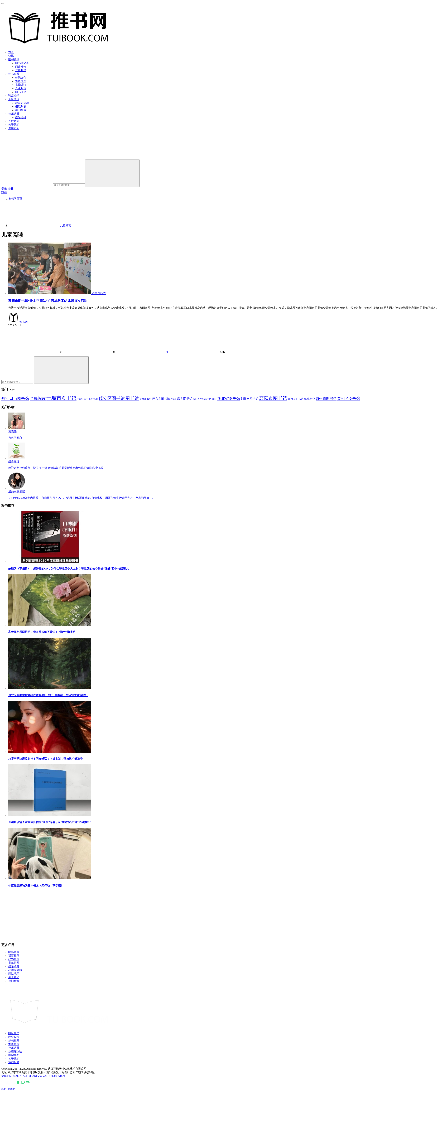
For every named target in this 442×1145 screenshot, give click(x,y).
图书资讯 (13, 59)
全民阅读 (13, 99)
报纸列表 (20, 106)
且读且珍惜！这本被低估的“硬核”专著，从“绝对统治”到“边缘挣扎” (49, 822)
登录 (4, 188)
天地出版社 (146, 399)
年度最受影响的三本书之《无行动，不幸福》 (36, 885)
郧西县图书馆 (295, 399)
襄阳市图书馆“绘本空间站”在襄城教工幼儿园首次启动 (47, 301)
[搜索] (112, 173)
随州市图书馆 (326, 398)
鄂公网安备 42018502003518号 (47, 1075)
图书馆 (132, 398)
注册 (10, 188)
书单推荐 (20, 81)
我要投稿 (13, 955)
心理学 (173, 399)
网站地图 (13, 973)
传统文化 (20, 77)
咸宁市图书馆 (91, 399)
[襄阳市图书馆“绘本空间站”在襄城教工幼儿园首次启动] (50, 293)
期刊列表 (20, 110)
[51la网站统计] (23, 1083)
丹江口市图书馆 (15, 398)
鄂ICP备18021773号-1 (14, 1075)
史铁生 (80, 399)
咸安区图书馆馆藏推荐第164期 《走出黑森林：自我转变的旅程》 (48, 695)
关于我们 (13, 124)
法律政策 (20, 70)
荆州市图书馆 (249, 398)
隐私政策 (13, 951)
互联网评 (13, 121)
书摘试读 (20, 84)
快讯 (11, 55)
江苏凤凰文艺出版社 (208, 399)
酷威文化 (309, 398)
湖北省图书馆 (228, 398)
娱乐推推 (20, 117)
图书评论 (20, 92)
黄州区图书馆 (348, 398)
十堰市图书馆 (61, 398)
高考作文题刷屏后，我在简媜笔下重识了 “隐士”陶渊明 (41, 631)
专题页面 (13, 128)
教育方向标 (22, 102)
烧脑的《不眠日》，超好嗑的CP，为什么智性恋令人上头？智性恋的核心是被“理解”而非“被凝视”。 (69, 568)
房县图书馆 (185, 398)
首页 (11, 52)
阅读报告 (20, 66)
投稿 (4, 192)
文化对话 (20, 88)
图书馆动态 (22, 63)
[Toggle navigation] (2, 3)
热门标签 (13, 980)
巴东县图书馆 (161, 398)
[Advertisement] (105, 915)
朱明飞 (196, 399)
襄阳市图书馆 (273, 398)
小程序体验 (15, 970)
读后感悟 (13, 95)
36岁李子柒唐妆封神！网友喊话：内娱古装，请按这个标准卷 (45, 758)
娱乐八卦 (13, 113)
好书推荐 (13, 73)
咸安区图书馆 (112, 398)
